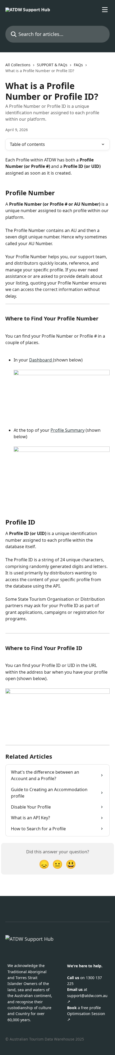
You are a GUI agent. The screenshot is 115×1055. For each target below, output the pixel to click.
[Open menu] (105, 9)
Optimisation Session (86, 1013)
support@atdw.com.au (87, 995)
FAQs (78, 64)
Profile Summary (68, 430)
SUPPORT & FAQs (52, 64)
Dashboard (41, 360)
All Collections (17, 64)
